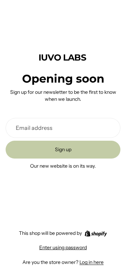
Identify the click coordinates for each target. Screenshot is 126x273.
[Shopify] (96, 233)
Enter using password (63, 247)
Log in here (91, 262)
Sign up (63, 149)
